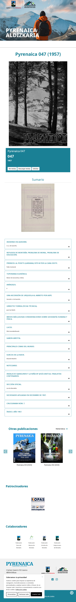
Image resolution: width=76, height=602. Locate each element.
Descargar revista (24, 169)
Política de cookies (21, 589)
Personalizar (12, 594)
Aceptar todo (36, 594)
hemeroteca (60, 429)
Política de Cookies (48, 596)
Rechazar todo (24, 594)
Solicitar (35, 169)
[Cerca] (42, 577)
